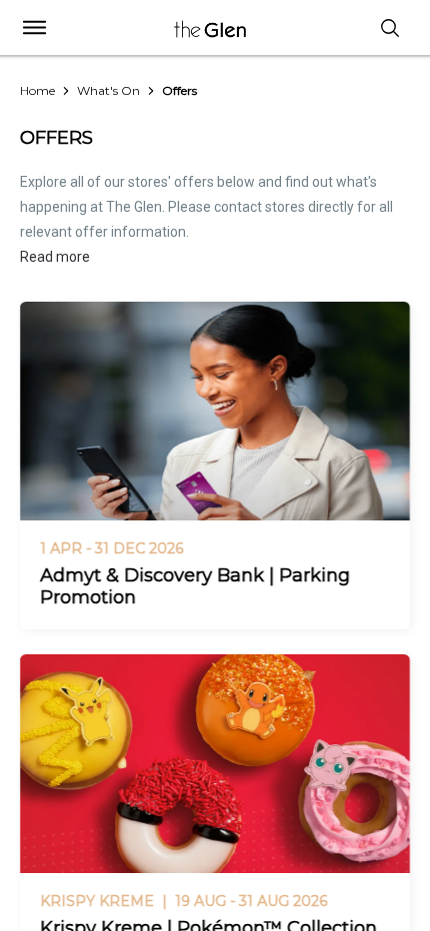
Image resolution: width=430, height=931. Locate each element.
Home (37, 90)
